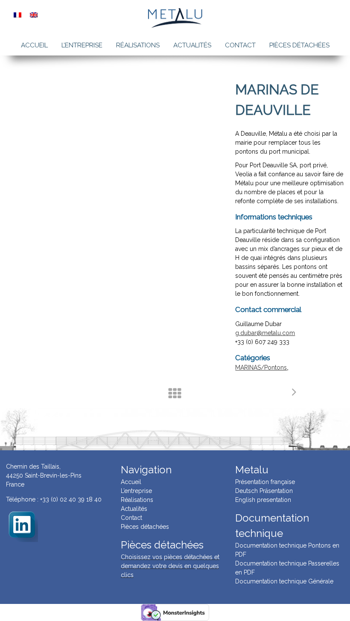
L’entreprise (81, 45)
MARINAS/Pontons (261, 367)
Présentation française (265, 481)
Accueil (34, 45)
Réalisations (138, 45)
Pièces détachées (299, 45)
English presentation (263, 499)
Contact (240, 45)
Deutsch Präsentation (264, 490)
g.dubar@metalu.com (265, 332)
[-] (22, 525)
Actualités (192, 45)
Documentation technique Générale (284, 581)
